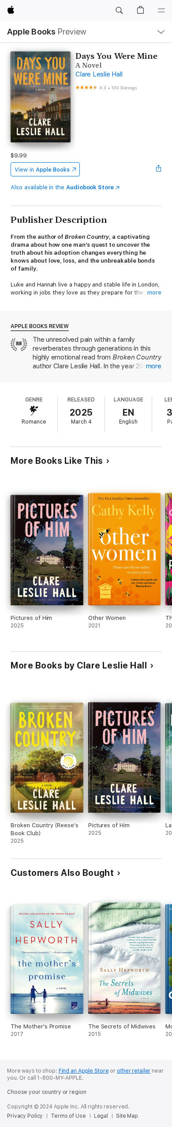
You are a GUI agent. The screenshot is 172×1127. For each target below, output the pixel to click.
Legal (101, 1116)
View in (42, 169)
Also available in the (62, 187)
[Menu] (161, 10)
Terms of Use (68, 1116)
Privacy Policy (25, 1116)
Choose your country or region (46, 1092)
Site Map (127, 1116)
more (154, 292)
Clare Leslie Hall (98, 74)
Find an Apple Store (84, 1071)
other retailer (133, 1071)
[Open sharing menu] (159, 169)
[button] (119, 10)
